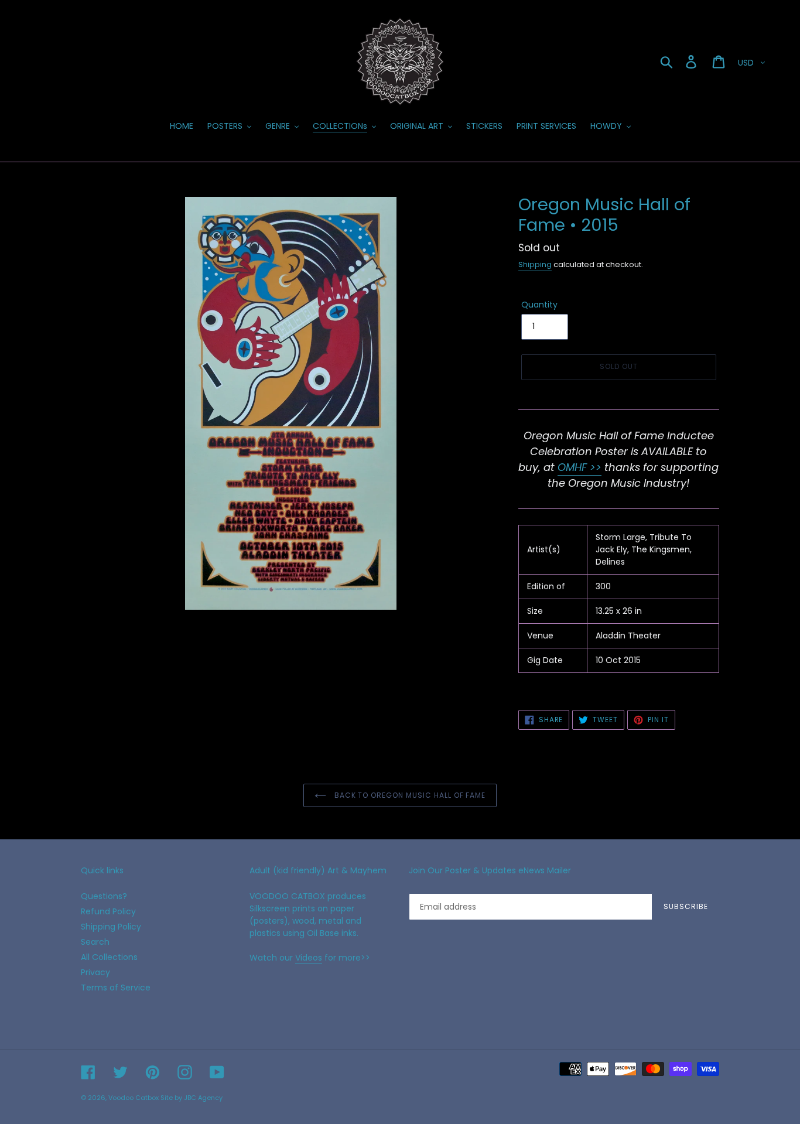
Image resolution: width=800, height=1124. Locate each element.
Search (95, 942)
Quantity (539, 304)
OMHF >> (579, 467)
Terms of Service (116, 987)
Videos (308, 958)
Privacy (95, 972)
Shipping (535, 264)
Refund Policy (108, 911)
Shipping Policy (111, 926)
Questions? (104, 896)
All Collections (109, 957)
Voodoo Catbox (133, 1097)
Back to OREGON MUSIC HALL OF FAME (409, 795)
